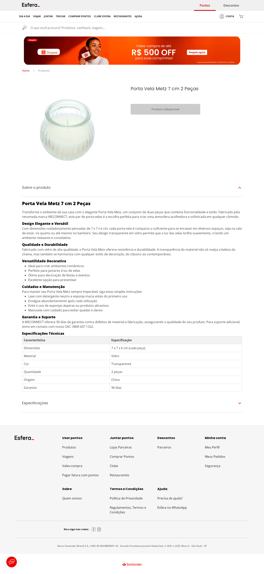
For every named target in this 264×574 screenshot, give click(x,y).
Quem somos (72, 498)
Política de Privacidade (126, 498)
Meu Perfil (212, 447)
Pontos (205, 5)
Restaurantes (119, 475)
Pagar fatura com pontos (80, 475)
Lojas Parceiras (121, 447)
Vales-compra (72, 466)
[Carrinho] (241, 16)
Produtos (69, 447)
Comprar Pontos (122, 456)
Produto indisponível (165, 109)
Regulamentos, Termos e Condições (128, 509)
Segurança (212, 466)
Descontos (231, 5)
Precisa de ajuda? (170, 498)
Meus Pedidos (215, 456)
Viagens (68, 456)
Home (26, 70)
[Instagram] (99, 529)
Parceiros (164, 447)
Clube (114, 466)
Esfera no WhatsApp (172, 507)
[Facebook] (93, 529)
